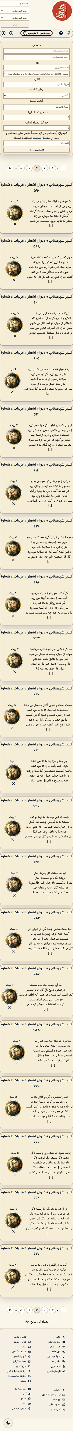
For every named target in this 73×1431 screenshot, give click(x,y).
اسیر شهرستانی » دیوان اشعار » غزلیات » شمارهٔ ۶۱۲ (36, 411)
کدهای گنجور (20, 1337)
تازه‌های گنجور (54, 1371)
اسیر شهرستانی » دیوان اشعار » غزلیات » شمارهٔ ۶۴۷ (36, 803)
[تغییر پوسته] (8, 1422)
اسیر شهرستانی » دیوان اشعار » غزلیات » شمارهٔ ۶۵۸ (36, 1027)
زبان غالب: (36, 89)
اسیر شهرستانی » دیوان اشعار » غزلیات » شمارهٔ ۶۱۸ (36, 579)
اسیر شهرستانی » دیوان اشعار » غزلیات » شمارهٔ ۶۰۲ (36, 299)
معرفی (57, 1390)
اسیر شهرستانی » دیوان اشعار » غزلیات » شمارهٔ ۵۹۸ (36, 244)
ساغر (24, 1347)
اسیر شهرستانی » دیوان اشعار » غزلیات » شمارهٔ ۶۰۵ (36, 355)
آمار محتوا (56, 1409)
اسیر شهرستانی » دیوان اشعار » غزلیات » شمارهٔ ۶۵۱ (36, 859)
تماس (24, 1404)
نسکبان (23, 1381)
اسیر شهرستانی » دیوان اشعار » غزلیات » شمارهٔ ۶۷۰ (36, 1251)
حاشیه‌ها (56, 1361)
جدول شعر (55, 1347)
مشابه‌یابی (55, 1366)
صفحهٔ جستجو (42, 138)
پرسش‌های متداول (51, 1395)
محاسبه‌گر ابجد (19, 1361)
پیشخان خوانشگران (17, 1371)
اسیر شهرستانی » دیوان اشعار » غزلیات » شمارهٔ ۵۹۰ (36, 188)
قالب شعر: (36, 101)
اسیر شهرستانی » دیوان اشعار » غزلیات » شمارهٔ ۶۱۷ (36, 523)
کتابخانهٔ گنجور (19, 1352)
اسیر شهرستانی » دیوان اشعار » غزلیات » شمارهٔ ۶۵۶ (36, 971)
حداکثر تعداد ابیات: (36, 122)
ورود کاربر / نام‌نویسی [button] (39, 33)
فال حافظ (56, 1352)
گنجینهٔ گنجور (20, 1357)
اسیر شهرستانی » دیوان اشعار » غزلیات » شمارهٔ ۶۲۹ (36, 747)
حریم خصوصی (19, 1408)
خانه (58, 1337)
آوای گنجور (21, 1366)
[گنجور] (62, 11)
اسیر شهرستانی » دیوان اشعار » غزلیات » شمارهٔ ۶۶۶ (36, 1139)
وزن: (36, 62)
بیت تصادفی (54, 1342)
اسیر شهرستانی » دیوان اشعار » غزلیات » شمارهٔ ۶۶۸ (36, 1195)
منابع (24, 1399)
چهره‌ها (57, 1400)
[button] (69, 33)
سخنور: (36, 45)
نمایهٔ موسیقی (54, 1357)
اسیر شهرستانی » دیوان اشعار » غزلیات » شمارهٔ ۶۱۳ (36, 467)
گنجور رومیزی (20, 1342)
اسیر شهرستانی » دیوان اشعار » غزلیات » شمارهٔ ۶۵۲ (36, 915)
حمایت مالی (55, 1405)
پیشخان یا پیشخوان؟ (16, 1376)
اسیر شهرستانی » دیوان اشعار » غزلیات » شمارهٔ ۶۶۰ (36, 1083)
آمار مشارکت (20, 1389)
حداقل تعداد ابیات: (36, 112)
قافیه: (36, 79)
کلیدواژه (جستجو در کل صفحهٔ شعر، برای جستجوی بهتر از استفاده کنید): (36, 136)
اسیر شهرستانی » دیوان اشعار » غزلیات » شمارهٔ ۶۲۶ (36, 691)
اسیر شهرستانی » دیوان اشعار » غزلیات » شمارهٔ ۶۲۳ (36, 635)
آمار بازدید (22, 1394)
